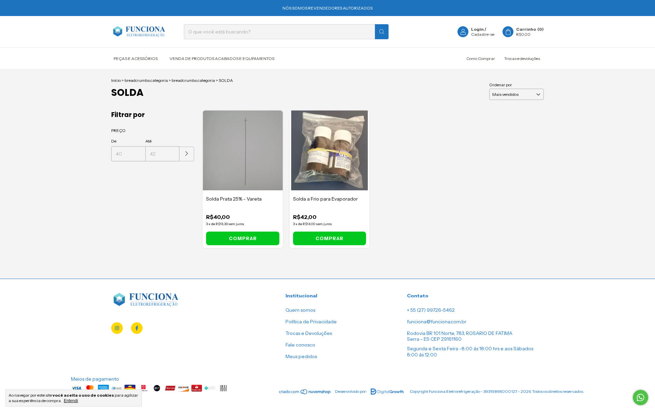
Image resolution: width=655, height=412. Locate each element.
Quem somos (300, 310)
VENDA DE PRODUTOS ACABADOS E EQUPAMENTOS (222, 58)
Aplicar (186, 154)
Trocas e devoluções (522, 58)
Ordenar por (500, 84)
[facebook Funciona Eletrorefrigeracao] (137, 328)
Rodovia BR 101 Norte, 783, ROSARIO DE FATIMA (459, 333)
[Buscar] (382, 31)
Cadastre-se (482, 34)
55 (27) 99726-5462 (432, 310)
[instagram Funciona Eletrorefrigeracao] (117, 328)
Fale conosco (300, 345)
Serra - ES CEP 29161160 (434, 339)
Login (477, 29)
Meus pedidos (301, 356)
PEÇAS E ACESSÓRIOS (136, 58)
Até (148, 141)
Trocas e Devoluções (309, 333)
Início (116, 80)
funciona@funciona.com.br (436, 322)
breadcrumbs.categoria (146, 80)
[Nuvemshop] (305, 393)
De (113, 141)
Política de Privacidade (311, 322)
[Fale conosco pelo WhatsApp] (640, 397)
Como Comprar (480, 58)
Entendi (71, 400)
